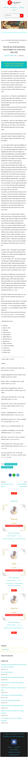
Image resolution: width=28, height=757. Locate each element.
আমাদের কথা (6, 7)
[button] (14, 7)
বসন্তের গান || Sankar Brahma (14, 622)
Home (2, 40)
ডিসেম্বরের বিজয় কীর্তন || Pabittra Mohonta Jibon (12, 677)
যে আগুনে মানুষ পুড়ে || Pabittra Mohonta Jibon (12, 682)
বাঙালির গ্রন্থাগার (13, 7)
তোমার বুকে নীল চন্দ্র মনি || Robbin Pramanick (12, 705)
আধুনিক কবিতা (9, 580)
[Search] (21, 15)
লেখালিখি (14, 10)
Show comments (14, 493)
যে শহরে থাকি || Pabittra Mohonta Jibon (10, 700)
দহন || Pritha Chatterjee (7, 672)
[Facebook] (10, 475)
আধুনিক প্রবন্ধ (7, 55)
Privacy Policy (17, 747)
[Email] (17, 475)
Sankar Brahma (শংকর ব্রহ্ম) (11, 464)
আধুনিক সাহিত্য (14, 55)
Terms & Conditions (14, 749)
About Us (10, 747)
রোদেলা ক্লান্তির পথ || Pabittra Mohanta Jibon (11, 695)
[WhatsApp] (14, 475)
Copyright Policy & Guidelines (14, 752)
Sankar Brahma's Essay (7, 467)
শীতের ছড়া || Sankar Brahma (14, 533)
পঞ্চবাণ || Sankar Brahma (14, 577)
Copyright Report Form (14, 754)
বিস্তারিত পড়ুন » (13, 546)
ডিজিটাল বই (21, 7)
